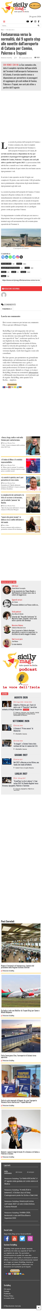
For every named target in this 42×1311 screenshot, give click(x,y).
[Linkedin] (6, 257)
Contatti (6, 1291)
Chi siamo (7, 1289)
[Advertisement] (21, 116)
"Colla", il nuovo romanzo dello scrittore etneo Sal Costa (13, 446)
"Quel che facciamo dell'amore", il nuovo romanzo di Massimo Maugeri (13, 509)
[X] (21, 257)
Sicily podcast (16, 611)
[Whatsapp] (10, 257)
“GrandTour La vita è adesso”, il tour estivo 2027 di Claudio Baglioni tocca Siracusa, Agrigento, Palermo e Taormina (20, 783)
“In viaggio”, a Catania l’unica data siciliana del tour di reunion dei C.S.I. (26, 744)
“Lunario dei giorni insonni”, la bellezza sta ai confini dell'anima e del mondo (12, 520)
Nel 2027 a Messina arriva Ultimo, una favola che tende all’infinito (26, 763)
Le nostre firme (9, 1298)
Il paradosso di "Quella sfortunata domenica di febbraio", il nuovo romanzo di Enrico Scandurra (13, 487)
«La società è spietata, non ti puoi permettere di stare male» (12, 478)
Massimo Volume (17, 625)
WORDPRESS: (7, 309)
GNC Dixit (15, 586)
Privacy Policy (8, 1296)
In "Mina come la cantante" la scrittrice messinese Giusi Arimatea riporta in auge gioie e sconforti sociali (13, 469)
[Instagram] (35, 21)
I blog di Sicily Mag (8, 582)
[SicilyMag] (15, 13)
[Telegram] (14, 257)
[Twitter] (32, 21)
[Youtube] (27, 21)
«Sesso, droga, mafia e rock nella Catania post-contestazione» (12, 438)
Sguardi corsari (17, 599)
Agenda (4, 693)
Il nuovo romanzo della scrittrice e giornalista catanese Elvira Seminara (11, 528)
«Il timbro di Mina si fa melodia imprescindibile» (11, 460)
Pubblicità (7, 1293)
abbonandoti (33, 372)
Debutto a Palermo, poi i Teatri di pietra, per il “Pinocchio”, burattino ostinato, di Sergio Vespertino (19, 707)
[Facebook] (38, 21)
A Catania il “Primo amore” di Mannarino (23, 729)
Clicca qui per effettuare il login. (15, 325)
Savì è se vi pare (17, 639)
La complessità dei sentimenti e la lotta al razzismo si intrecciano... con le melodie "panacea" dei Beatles (12, 499)
